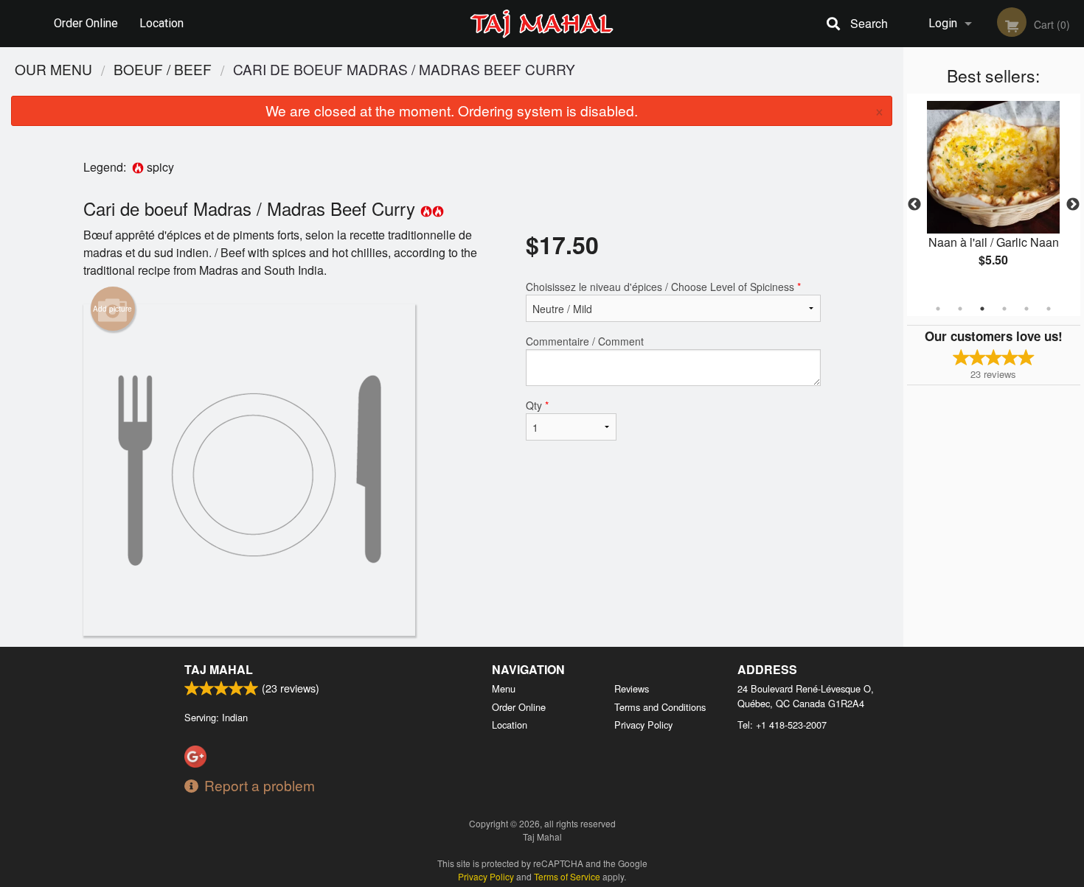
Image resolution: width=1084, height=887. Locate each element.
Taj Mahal (218, 669)
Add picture (112, 309)
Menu (503, 688)
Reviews (631, 688)
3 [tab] (982, 308)
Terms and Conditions (660, 707)
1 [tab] (938, 308)
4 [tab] (1004, 308)
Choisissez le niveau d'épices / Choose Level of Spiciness (663, 286)
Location (161, 23)
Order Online (86, 23)
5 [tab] (1026, 308)
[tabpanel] (994, 196)
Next (1073, 204)
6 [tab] (1048, 308)
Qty (537, 405)
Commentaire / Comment (585, 341)
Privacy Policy (643, 725)
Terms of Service (567, 876)
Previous (914, 204)
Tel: (782, 725)
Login (942, 23)
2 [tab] (960, 308)
